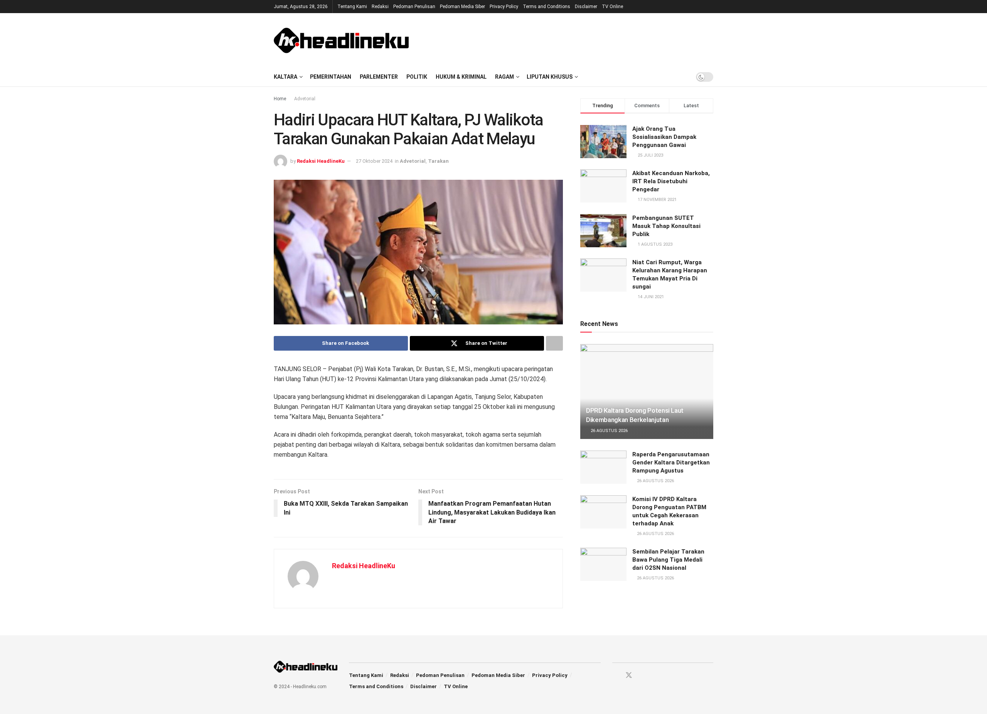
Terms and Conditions (546, 6)
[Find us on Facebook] (615, 675)
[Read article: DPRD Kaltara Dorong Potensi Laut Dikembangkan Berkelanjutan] (646, 391)
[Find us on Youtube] (642, 675)
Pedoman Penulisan (414, 6)
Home (280, 98)
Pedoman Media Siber (462, 6)
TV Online (612, 6)
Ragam (504, 77)
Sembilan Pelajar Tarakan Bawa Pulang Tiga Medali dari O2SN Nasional (668, 559)
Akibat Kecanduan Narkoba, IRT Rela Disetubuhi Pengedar (671, 181)
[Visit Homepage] (341, 40)
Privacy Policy (504, 6)
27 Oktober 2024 (374, 161)
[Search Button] (682, 76)
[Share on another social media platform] (554, 343)
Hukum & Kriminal (461, 77)
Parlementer (379, 77)
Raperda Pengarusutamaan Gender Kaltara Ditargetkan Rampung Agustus (671, 462)
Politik (416, 77)
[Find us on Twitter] (628, 675)
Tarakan (438, 161)
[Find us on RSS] (656, 675)
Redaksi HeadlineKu (321, 161)
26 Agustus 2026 (609, 430)
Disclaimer (586, 6)
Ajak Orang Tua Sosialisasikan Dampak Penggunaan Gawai (664, 137)
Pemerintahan (330, 77)
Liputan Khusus (550, 77)
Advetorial (304, 98)
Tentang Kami (352, 6)
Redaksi (380, 6)
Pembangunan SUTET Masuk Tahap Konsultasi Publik (666, 226)
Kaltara (285, 77)
